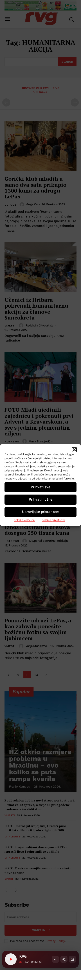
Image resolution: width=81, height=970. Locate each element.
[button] (74, 449)
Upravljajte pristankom (40, 512)
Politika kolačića (24, 520)
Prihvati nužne (40, 499)
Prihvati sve (40, 487)
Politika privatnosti (53, 520)
